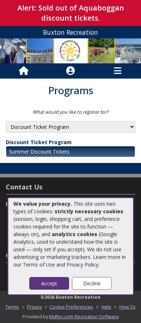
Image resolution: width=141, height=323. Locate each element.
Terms (12, 306)
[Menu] (117, 71)
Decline (92, 283)
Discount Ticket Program (39, 142)
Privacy (34, 306)
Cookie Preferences (71, 306)
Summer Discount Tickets (39, 151)
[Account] (70, 71)
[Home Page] (24, 71)
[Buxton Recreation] (70, 50)
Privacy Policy (82, 264)
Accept (49, 283)
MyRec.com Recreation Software (84, 316)
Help (106, 306)
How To (127, 306)
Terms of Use (39, 264)
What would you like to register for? (70, 112)
